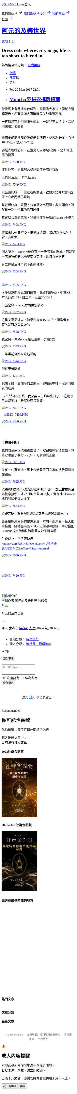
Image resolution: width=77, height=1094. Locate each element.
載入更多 (8, 658)
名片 (12, 82)
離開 (22, 1086)
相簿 (12, 73)
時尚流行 (32, 639)
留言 (32, 628)
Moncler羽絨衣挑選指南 (34, 99)
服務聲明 (43, 1038)
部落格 (14, 78)
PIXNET (18, 1034)
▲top (5, 651)
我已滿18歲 (9, 1086)
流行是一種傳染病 (38, 644)
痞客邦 (23, 628)
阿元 (5, 605)
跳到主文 (8, 41)
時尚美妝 (34, 65)
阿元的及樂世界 (24, 30)
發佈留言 (8, 682)
